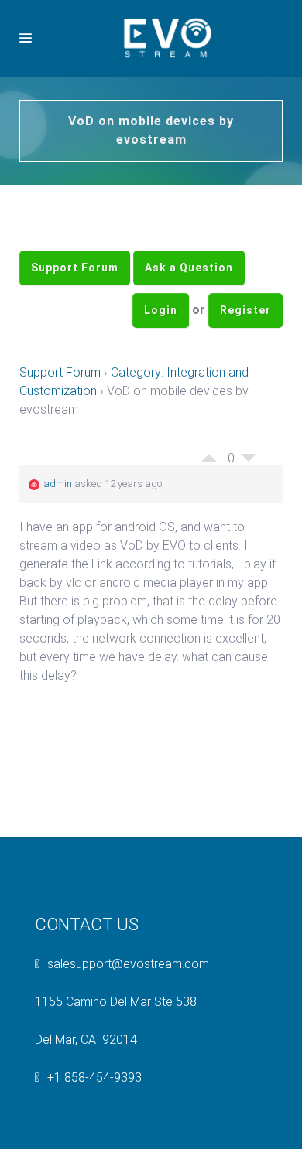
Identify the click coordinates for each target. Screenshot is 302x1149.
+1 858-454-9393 (94, 1124)
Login (160, 345)
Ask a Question (189, 279)
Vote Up (209, 500)
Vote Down (248, 508)
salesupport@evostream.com (128, 1010)
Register (245, 345)
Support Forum (74, 279)
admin (57, 530)
